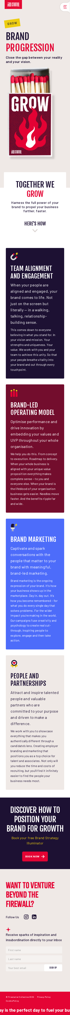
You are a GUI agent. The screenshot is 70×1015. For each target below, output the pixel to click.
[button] (64, 7)
